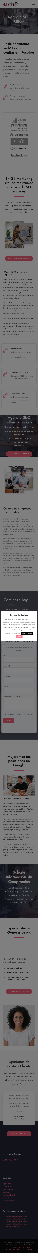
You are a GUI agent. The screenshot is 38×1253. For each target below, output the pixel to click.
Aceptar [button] (19, 636)
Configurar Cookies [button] (27, 633)
